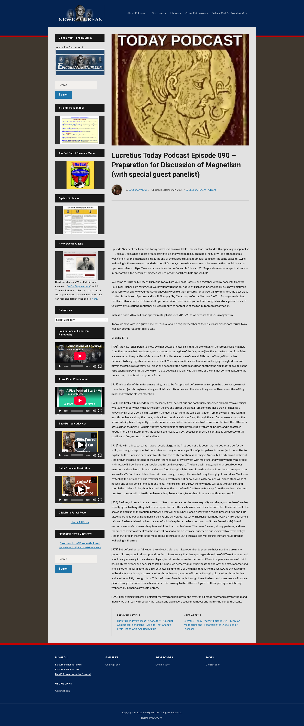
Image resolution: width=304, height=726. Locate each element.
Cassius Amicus (138, 189)
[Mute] (94, 366)
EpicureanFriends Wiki (67, 669)
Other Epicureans (195, 13)
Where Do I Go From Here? (228, 13)
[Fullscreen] (100, 366)
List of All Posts (80, 522)
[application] (79, 356)
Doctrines (158, 13)
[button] (80, 445)
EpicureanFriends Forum (68, 664)
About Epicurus (136, 13)
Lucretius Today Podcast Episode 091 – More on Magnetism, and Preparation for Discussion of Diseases (212, 624)
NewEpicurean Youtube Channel (73, 674)
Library (174, 13)
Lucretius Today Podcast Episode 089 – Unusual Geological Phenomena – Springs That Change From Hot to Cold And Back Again (145, 624)
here (94, 298)
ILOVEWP (157, 717)
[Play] (60, 366)
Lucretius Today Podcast (202, 189)
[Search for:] (79, 85)
